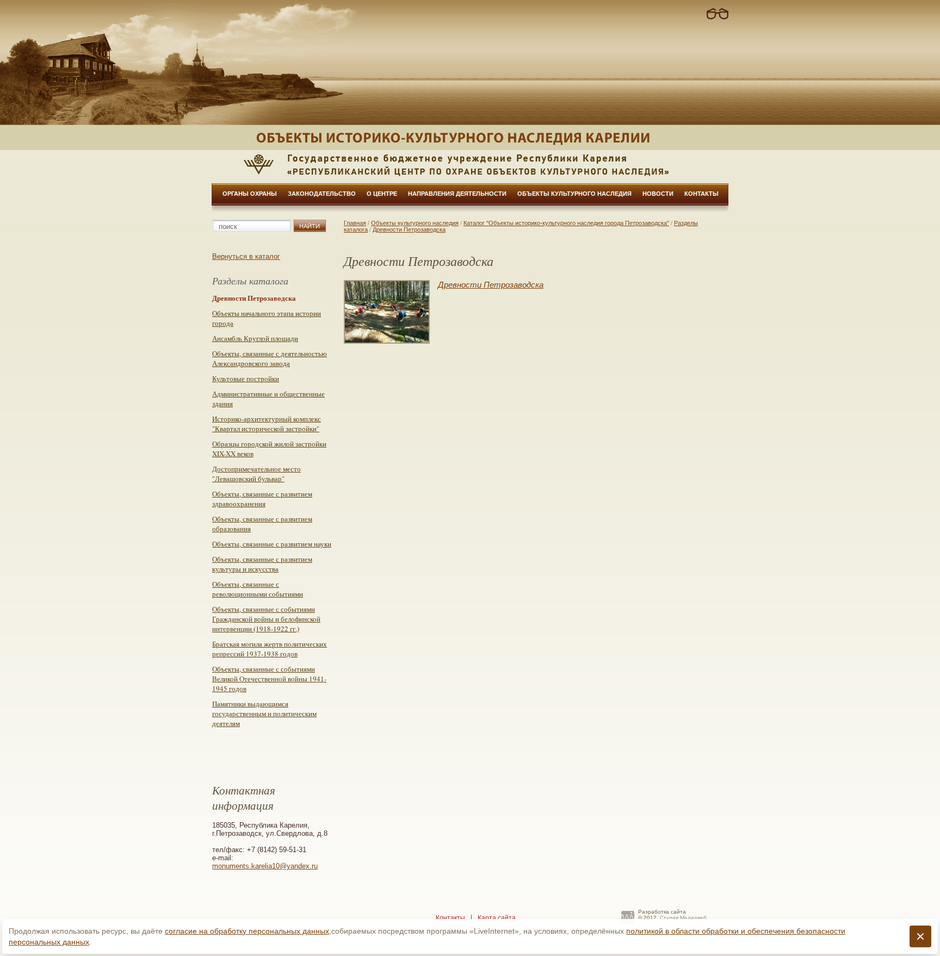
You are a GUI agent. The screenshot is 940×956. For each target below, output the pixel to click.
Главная (355, 223)
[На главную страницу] (470, 137)
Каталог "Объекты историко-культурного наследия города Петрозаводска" (566, 223)
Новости (657, 193)
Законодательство (322, 193)
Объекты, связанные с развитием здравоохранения (262, 498)
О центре (382, 193)
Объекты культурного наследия (574, 193)
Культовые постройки (245, 378)
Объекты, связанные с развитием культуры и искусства (262, 564)
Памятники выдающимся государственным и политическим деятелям (264, 713)
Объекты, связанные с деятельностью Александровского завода (269, 358)
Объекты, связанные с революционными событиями (257, 589)
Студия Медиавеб (683, 918)
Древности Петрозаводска (409, 229)
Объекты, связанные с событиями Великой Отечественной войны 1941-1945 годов (269, 678)
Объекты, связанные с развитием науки (271, 544)
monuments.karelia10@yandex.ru (265, 866)
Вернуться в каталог (246, 256)
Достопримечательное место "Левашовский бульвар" (256, 473)
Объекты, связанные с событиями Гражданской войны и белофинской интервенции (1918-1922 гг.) (266, 619)
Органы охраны (249, 193)
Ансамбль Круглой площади (255, 338)
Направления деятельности (457, 193)
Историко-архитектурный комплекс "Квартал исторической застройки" (266, 423)
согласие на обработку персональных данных (247, 931)
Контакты (701, 193)
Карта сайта (497, 918)
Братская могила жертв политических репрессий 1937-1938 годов (269, 649)
